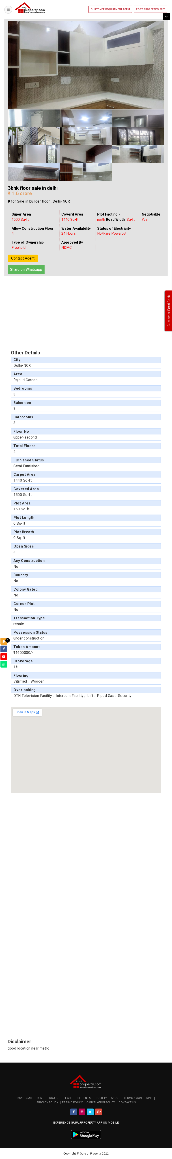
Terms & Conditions (138, 1098)
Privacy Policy (47, 1102)
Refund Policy (72, 1102)
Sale (29, 1098)
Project (54, 1098)
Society (101, 1098)
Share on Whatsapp (26, 269)
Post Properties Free (150, 9)
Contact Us (127, 1102)
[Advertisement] (37, 311)
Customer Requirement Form (110, 9)
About (115, 1098)
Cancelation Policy (100, 1102)
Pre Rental (84, 1098)
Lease (68, 1098)
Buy (20, 1098)
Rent (40, 1098)
